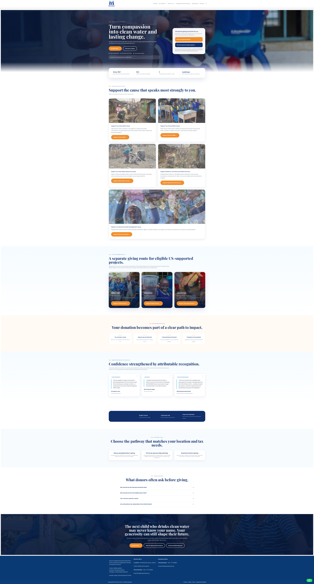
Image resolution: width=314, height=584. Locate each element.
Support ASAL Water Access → (122, 181)
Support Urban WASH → (120, 137)
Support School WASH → (170, 135)
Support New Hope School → (187, 303)
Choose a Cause (130, 48)
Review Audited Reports (175, 545)
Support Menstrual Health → (121, 234)
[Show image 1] (110, 121)
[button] (309, 580)
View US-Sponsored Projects (154, 545)
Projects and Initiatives (201, 582)
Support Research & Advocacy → (172, 183)
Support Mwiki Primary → (153, 303)
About (193, 582)
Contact (185, 582)
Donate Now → (115, 48)
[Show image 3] (113, 166)
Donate (189, 582)
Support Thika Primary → (120, 303)
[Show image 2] (161, 121)
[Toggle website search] (206, 3)
